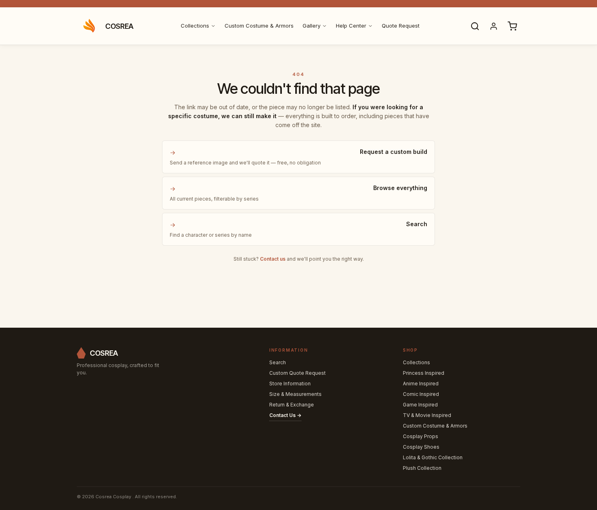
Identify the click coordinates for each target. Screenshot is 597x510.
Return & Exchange (291, 405)
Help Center (351, 25)
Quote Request (401, 25)
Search (277, 362)
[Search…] (475, 26)
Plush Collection (422, 468)
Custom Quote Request (297, 373)
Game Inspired (420, 405)
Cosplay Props (420, 436)
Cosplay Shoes (421, 447)
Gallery (311, 25)
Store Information (290, 383)
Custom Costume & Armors (259, 25)
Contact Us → (285, 415)
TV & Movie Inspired (427, 415)
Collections (195, 25)
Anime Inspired (421, 383)
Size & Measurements (295, 394)
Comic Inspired (421, 394)
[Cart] (512, 26)
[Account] (493, 26)
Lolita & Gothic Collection (433, 457)
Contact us (273, 259)
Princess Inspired (423, 373)
